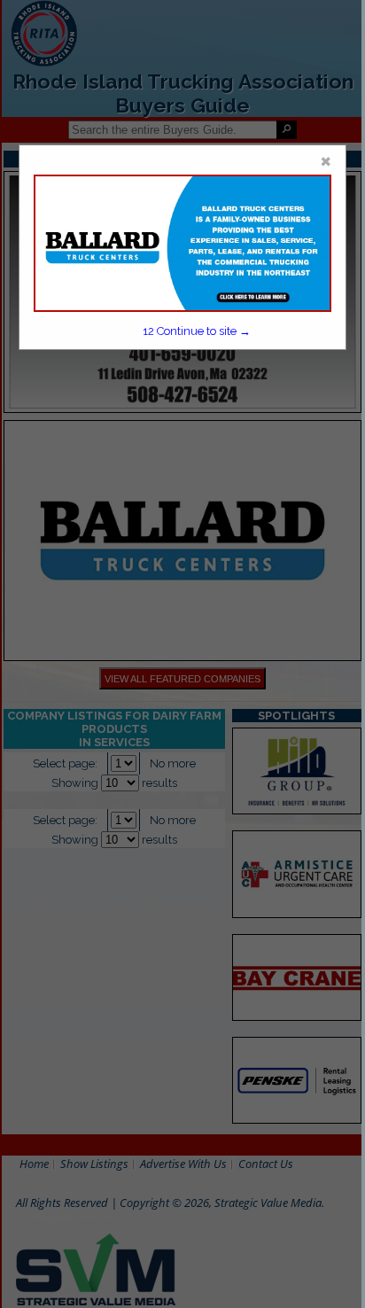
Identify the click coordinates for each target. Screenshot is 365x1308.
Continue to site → (197, 331)
